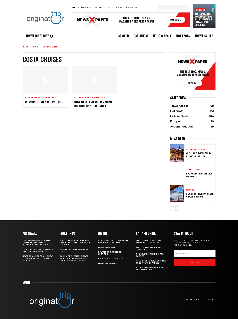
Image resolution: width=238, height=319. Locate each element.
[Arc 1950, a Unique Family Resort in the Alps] (177, 153)
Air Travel (200, 9)
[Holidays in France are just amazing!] (177, 173)
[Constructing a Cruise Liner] (45, 79)
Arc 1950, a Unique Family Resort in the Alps (198, 154)
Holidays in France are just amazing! (200, 175)
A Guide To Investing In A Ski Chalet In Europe (200, 195)
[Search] (186, 7)
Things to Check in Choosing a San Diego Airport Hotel (38, 250)
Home (25, 46)
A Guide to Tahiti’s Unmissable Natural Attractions (113, 241)
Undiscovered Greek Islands (112, 259)
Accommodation (195, 150)
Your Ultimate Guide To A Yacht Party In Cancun (148, 241)
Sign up (195, 262)
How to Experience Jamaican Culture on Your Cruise (93, 104)
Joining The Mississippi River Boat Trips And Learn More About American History (74, 258)
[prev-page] (172, 208)
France (190, 190)
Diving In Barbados (107, 263)
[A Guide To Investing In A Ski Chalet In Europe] (177, 193)
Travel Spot (193, 170)
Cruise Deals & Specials (40, 98)
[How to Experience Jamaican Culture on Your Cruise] (94, 79)
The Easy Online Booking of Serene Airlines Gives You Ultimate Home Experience (203, 19)
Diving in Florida (106, 247)
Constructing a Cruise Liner (44, 102)
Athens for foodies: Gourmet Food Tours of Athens (151, 262)
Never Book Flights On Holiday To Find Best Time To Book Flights (38, 258)
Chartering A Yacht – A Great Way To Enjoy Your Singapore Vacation (75, 242)
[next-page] (177, 208)
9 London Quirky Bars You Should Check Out (149, 269)
